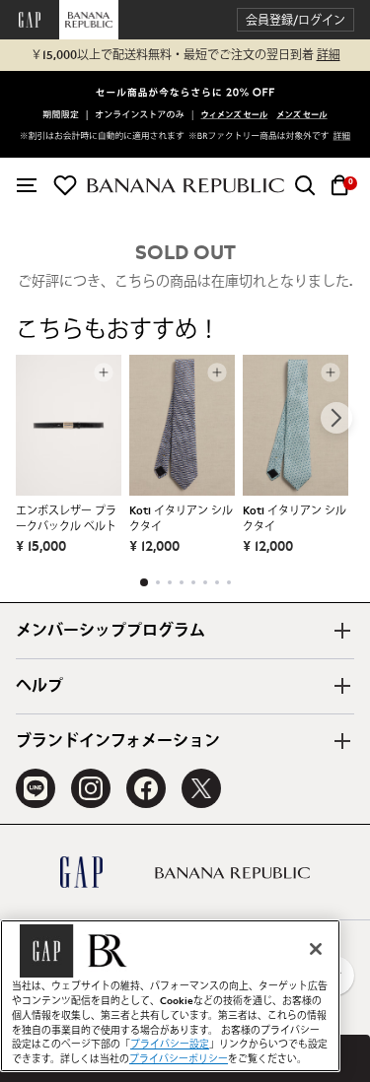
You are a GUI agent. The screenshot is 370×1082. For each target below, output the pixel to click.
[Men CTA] (302, 116)
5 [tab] (193, 582)
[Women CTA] (235, 116)
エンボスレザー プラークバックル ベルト (66, 519)
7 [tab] (217, 582)
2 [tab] (158, 582)
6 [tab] (205, 582)
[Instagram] (91, 788)
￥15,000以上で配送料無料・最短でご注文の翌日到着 (185, 55)
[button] (295, 20)
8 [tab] (229, 582)
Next (336, 418)
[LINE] (35, 788)
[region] (170, 995)
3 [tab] (170, 582)
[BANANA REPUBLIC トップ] (185, 185)
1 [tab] (144, 582)
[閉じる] (315, 949)
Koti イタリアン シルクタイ (181, 519)
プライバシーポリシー (178, 1059)
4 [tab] (182, 582)
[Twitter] (201, 788)
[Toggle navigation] (26, 185)
